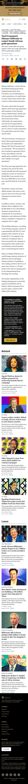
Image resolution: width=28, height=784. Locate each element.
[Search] (19, 19)
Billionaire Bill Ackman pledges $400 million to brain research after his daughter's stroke (14, 635)
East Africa (4, 731)
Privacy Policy (5, 711)
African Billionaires (7, 31)
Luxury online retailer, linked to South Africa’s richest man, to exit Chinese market (14, 419)
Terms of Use (5, 714)
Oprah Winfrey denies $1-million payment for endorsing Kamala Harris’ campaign (12, 379)
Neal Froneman (14, 32)
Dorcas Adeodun (7, 649)
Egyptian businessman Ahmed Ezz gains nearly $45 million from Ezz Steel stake (13, 501)
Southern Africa (15, 29)
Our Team (4, 716)
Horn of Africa (5, 727)
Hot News (4, 415)
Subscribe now (15, 13)
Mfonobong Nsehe (7, 53)
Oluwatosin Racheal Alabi (9, 391)
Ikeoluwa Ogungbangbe (8, 690)
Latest (9, 24)
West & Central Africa (7, 729)
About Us (4, 709)
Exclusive (4, 373)
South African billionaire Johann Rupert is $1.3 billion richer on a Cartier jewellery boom (13, 549)
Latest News (5, 29)
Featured (5, 32)
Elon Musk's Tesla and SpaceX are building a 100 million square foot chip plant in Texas (14, 592)
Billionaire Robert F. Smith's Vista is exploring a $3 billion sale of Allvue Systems (13, 677)
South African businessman (18, 33)
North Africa (18, 24)
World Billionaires (7, 587)
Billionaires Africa (20, 31)
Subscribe (6, 749)
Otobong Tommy (6, 606)
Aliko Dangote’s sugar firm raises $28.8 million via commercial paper (13, 460)
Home (3, 24)
